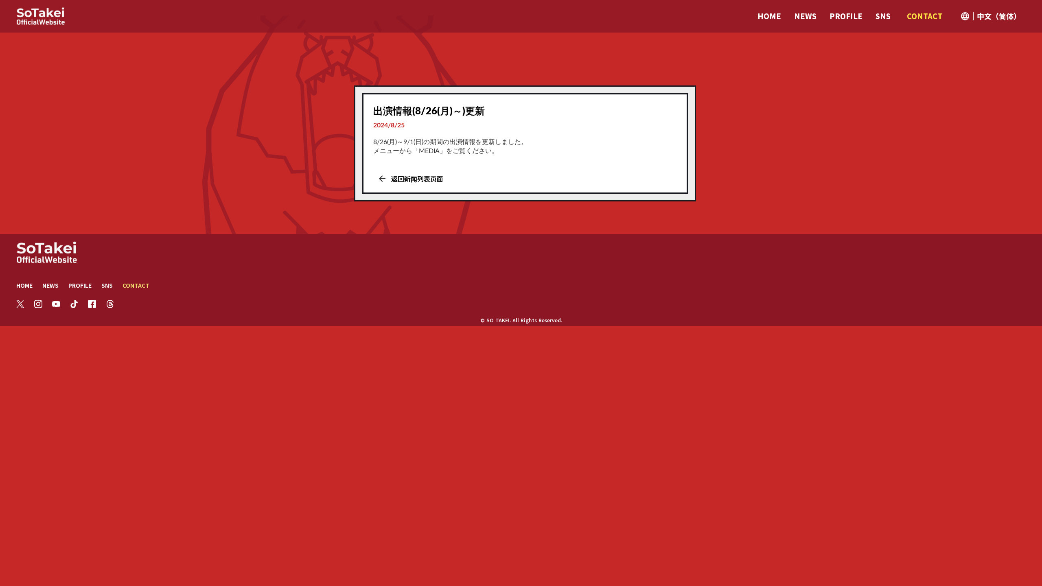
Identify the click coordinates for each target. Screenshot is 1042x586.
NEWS (50, 285)
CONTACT (136, 285)
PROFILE (80, 285)
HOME (24, 285)
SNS (107, 285)
